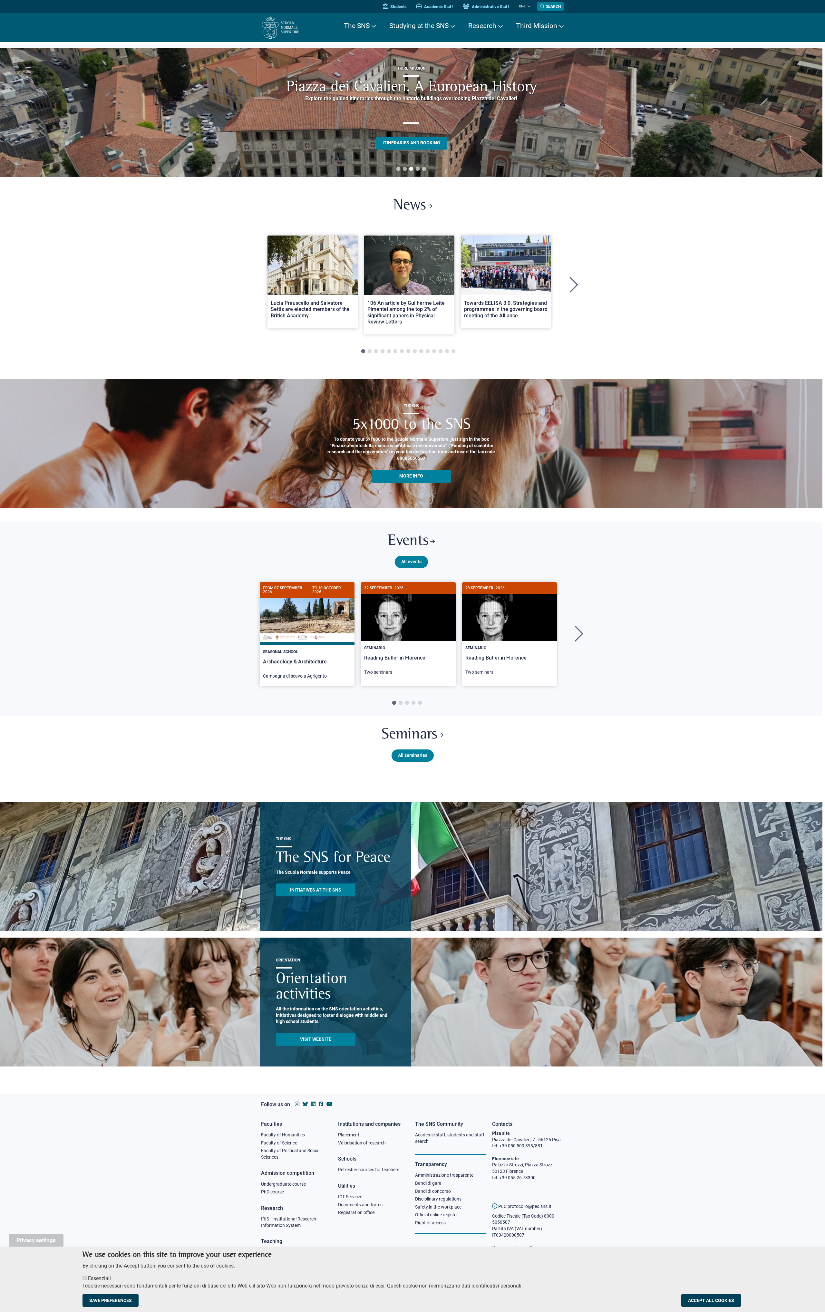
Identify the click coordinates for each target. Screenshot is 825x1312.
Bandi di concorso (433, 1191)
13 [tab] (440, 351)
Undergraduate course (283, 1184)
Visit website (315, 1039)
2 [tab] (405, 169)
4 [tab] (417, 169)
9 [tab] (415, 351)
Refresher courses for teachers (368, 1169)
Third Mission (536, 26)
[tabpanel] (411, 112)
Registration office (356, 1212)
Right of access (430, 1222)
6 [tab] (395, 351)
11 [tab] (427, 351)
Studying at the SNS (419, 26)
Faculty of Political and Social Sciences (290, 1154)
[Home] (280, 27)
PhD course (272, 1191)
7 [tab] (402, 351)
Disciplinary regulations (438, 1198)
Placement (348, 1134)
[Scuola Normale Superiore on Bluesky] (305, 1104)
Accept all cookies (711, 1300)
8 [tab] (408, 351)
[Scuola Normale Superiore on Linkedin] (313, 1104)
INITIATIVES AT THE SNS (315, 889)
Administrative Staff (490, 6)
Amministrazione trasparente (444, 1175)
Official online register (436, 1214)
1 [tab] (398, 169)
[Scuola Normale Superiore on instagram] (297, 1104)
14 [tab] (447, 351)
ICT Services (350, 1196)
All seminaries (412, 755)
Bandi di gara (428, 1183)
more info (411, 119)
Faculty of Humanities (283, 1134)
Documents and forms (360, 1204)
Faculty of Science (279, 1142)
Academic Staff (438, 6)
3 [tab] (411, 169)
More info (411, 475)
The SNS (357, 26)
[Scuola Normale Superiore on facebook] (321, 1104)
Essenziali (99, 1278)
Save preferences (110, 1300)
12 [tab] (434, 351)
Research (482, 26)
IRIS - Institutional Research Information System (288, 1222)
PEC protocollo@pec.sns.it (524, 1206)
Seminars (409, 735)
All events (411, 561)
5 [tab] (424, 169)
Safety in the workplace (438, 1207)
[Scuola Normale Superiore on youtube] (329, 1104)
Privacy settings (36, 1240)
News (409, 205)
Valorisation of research (362, 1142)
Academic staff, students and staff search (449, 1138)
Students (398, 6)
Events (408, 541)
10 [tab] (421, 351)
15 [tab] (453, 351)
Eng (522, 6)
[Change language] (528, 6)
